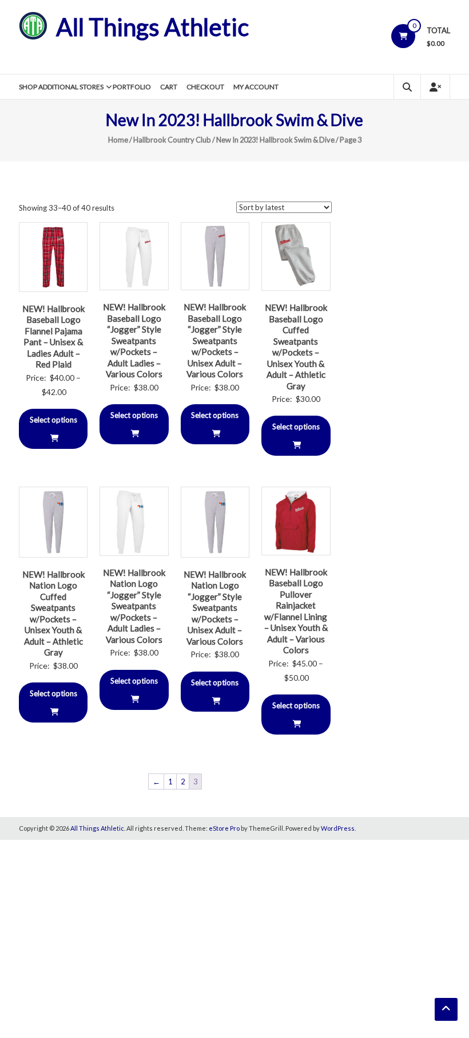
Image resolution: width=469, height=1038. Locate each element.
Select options (53, 419)
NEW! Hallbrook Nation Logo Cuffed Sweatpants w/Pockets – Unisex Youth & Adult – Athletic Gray (53, 613)
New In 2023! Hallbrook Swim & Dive (275, 139)
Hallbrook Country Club (172, 139)
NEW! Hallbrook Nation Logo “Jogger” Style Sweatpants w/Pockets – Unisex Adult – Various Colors (215, 607)
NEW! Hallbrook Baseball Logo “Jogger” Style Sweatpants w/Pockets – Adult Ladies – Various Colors (134, 340)
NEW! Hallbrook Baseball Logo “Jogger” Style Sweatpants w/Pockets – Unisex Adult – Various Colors (215, 340)
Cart (168, 86)
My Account (256, 86)
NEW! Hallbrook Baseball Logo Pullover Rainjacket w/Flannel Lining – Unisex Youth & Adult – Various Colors (296, 611)
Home (118, 139)
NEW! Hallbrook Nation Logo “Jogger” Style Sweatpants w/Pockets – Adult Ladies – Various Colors (134, 606)
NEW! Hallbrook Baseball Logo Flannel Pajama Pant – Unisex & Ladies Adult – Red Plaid (53, 336)
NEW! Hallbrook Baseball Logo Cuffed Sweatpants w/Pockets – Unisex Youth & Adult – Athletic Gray (296, 346)
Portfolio (132, 86)
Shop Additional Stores (61, 86)
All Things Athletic (152, 27)
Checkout (205, 86)
